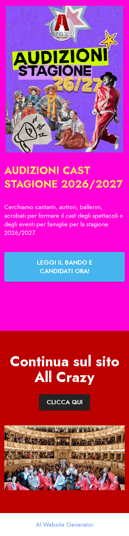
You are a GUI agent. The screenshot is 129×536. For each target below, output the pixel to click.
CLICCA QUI (65, 401)
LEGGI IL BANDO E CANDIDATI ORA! (64, 266)
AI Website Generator (65, 524)
